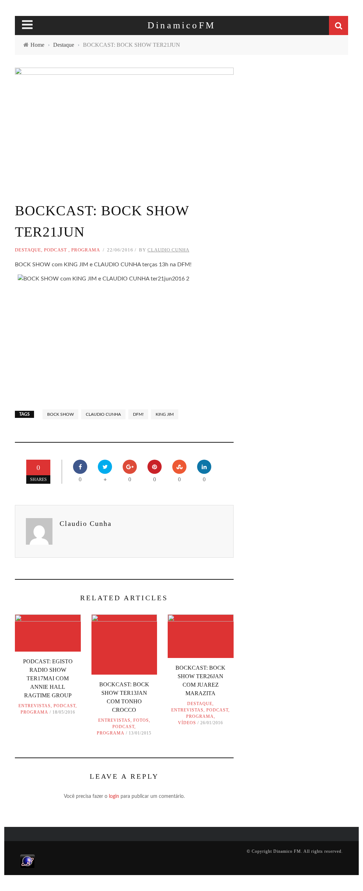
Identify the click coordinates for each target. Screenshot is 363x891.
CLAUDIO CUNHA (103, 414)
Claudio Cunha (168, 249)
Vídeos (187, 722)
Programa (85, 249)
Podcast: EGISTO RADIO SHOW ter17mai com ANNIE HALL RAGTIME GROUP (48, 678)
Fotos (141, 720)
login (114, 796)
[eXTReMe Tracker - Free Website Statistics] (27, 861)
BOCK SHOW (60, 414)
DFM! (138, 414)
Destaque (28, 249)
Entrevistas (34, 705)
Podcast (55, 249)
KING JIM (165, 414)
